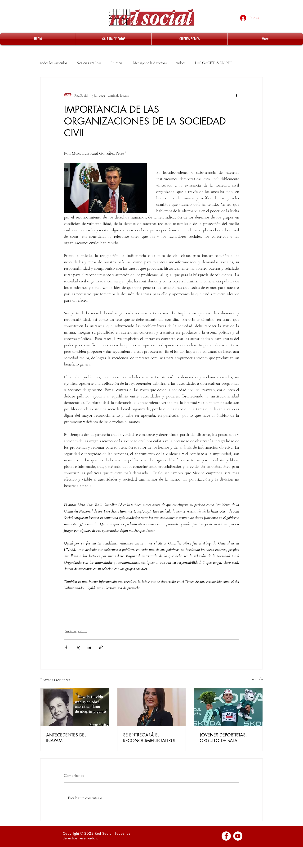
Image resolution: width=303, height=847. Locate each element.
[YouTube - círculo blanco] (237, 836)
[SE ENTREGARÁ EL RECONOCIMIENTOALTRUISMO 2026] (151, 707)
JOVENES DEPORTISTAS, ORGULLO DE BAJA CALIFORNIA (223, 737)
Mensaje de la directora (150, 63)
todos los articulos (53, 63)
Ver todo (257, 679)
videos (180, 63)
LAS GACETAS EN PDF (213, 63)
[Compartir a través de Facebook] (66, 647)
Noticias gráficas (88, 63)
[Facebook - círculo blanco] (226, 836)
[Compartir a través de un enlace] (101, 647)
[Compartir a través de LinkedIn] (89, 647)
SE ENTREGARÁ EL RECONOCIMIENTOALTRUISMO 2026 (150, 737)
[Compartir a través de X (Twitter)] (78, 647)
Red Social (104, 833)
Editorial (117, 63)
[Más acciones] (236, 95)
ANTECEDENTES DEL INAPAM (66, 737)
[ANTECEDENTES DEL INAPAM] (74, 707)
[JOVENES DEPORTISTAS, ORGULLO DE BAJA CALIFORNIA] (228, 707)
